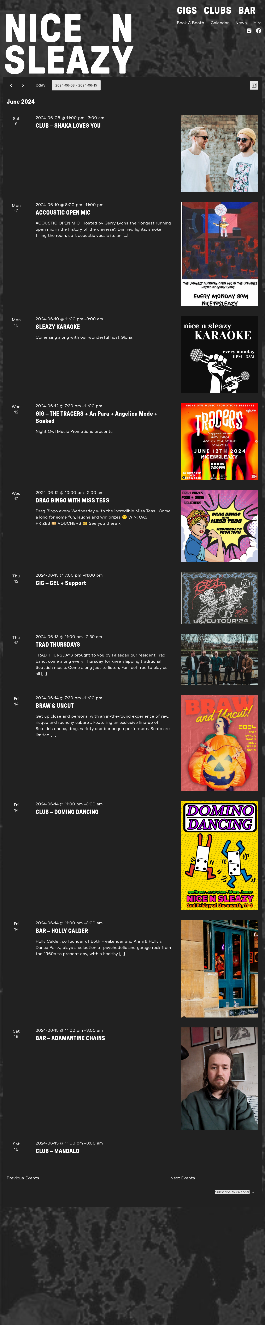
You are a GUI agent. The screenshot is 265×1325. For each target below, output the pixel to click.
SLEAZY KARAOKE (58, 327)
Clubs (218, 11)
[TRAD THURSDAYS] (219, 659)
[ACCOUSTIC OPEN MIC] (219, 254)
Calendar (220, 23)
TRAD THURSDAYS (58, 645)
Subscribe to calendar (232, 1192)
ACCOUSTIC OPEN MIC (63, 213)
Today (40, 85)
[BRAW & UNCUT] (219, 743)
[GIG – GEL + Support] (219, 598)
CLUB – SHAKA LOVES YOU (68, 126)
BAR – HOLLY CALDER (62, 931)
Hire (257, 23)
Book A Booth (190, 23)
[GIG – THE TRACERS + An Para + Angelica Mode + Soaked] (219, 441)
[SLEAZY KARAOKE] (219, 354)
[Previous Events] (11, 85)
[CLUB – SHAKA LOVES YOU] (219, 153)
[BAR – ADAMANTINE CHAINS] (219, 1078)
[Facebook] (258, 32)
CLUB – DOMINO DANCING (67, 812)
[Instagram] (249, 32)
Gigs (187, 11)
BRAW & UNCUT (55, 706)
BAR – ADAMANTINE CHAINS (70, 1038)
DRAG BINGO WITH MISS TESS (72, 501)
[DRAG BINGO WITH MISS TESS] (219, 526)
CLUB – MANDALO (57, 1151)
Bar (246, 11)
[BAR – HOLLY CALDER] (219, 968)
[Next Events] (23, 85)
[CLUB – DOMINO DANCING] (219, 855)
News (241, 23)
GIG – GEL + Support (61, 583)
